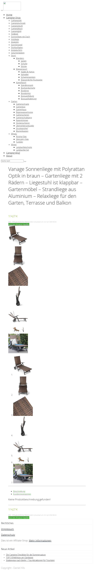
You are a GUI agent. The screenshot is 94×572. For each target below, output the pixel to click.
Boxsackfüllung (27, 96)
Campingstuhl (17, 26)
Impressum (7, 529)
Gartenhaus (21, 109)
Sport (13, 55)
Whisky (14, 133)
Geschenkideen (17, 53)
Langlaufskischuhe (24, 147)
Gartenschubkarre (24, 117)
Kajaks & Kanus (27, 71)
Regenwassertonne (24, 112)
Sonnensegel (16, 44)
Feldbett (14, 34)
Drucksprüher (22, 128)
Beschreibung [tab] (19, 491)
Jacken (23, 61)
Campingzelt (16, 20)
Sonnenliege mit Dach (20, 36)
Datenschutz (8, 534)
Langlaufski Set (22, 150)
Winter (14, 144)
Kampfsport (21, 82)
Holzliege (15, 39)
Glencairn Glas (22, 139)
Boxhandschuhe (28, 88)
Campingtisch (17, 28)
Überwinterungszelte (25, 125)
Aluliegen (15, 42)
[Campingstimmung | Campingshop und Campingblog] (12, 9)
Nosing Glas (21, 136)
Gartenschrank (22, 104)
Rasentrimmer (22, 120)
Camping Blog (13, 152)
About (9, 155)
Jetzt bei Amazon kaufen (18, 224)
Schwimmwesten (28, 77)
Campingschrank (18, 23)
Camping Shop (13, 17)
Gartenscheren (22, 115)
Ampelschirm (16, 50)
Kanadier (25, 74)
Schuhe (24, 63)
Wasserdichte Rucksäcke (31, 79)
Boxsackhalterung (28, 98)
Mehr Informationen (40, 540)
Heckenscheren (23, 123)
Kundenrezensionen (22, 494)
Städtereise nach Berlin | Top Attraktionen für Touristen (30, 560)
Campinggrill (16, 31)
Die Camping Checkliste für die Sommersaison (26, 554)
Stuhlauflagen (17, 47)
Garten (14, 101)
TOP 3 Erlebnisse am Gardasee (19, 557)
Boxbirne (25, 90)
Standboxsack (27, 85)
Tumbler (19, 142)
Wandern (20, 58)
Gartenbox (20, 106)
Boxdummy (26, 93)
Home (9, 14)
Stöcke (24, 66)
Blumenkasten (22, 131)
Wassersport (21, 69)
